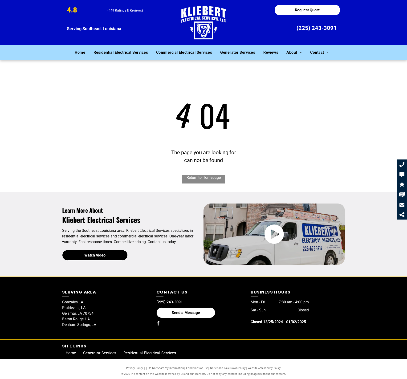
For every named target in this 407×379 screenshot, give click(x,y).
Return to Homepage (204, 177)
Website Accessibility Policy (264, 368)
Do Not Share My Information (166, 368)
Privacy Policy (134, 368)
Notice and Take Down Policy (228, 368)
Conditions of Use (197, 368)
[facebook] (158, 324)
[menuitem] (81, 52)
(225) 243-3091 (317, 28)
